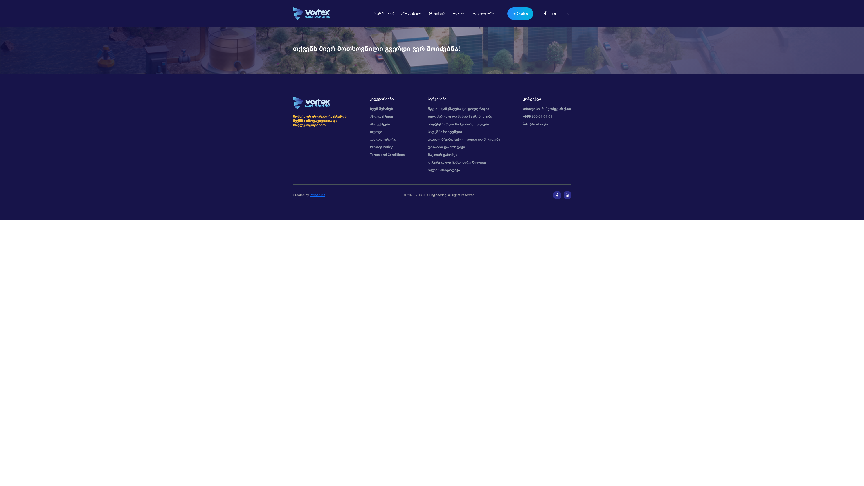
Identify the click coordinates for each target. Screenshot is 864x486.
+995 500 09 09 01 (537, 116)
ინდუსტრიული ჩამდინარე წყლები (458, 124)
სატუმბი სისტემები (445, 132)
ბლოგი (458, 13)
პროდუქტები (411, 13)
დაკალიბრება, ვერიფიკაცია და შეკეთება (464, 139)
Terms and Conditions (387, 155)
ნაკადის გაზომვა (442, 155)
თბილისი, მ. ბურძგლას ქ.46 (547, 109)
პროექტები (437, 13)
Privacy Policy (381, 147)
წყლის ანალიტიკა (444, 170)
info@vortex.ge (535, 124)
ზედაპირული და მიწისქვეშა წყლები (460, 116)
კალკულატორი (482, 13)
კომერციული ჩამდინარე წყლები (457, 162)
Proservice (317, 195)
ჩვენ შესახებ (384, 13)
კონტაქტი (520, 14)
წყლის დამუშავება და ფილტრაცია (458, 109)
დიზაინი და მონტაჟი (446, 147)
